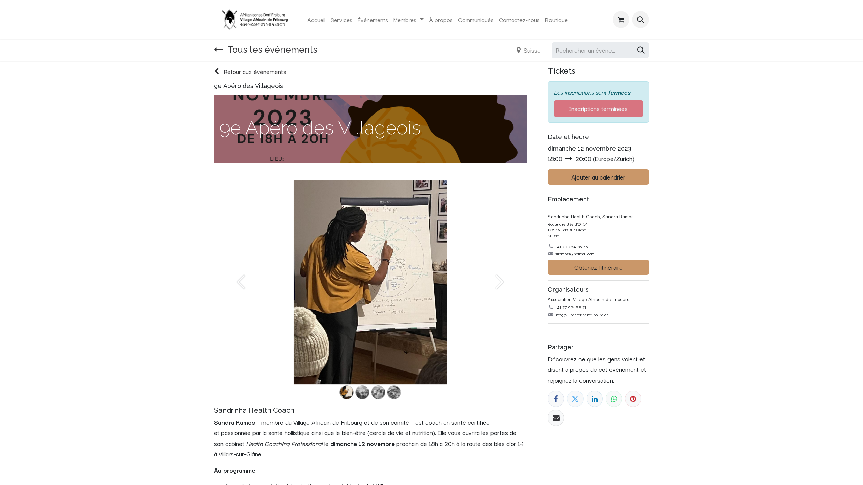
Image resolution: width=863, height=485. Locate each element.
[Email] (556, 418)
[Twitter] (575, 399)
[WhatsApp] (614, 399)
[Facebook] (556, 399)
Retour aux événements (254, 71)
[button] (640, 19)
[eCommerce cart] (621, 19)
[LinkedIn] (595, 399)
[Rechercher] (641, 50)
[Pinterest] (633, 399)
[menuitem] (316, 19)
